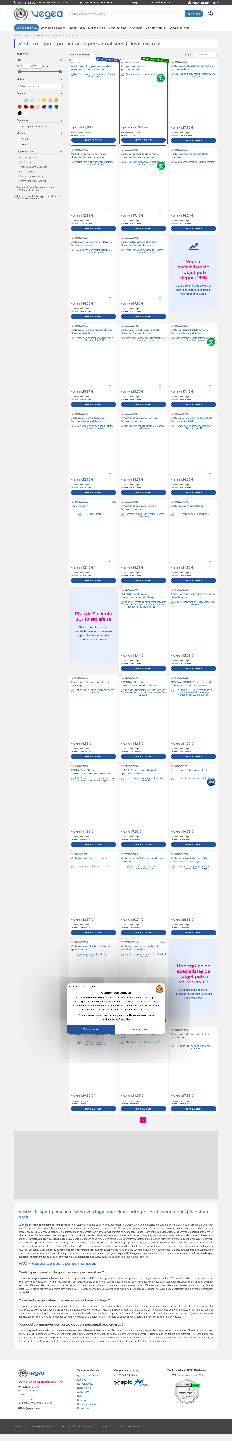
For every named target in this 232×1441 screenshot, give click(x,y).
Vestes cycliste (26, 171)
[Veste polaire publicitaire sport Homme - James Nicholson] (143, 359)
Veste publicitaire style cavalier (90, 858)
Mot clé (21, 79)
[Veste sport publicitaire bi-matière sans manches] (193, 95)
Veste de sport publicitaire (187, 506)
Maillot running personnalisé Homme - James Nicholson (89, 155)
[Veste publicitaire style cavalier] (93, 887)
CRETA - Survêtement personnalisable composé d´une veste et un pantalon (91, 773)
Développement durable (53, 27)
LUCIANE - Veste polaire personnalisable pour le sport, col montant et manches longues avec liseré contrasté (143, 599)
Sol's (26, 144)
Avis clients (83, 1392)
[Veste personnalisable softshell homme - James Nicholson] (143, 183)
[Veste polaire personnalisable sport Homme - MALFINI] (93, 359)
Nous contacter (85, 1408)
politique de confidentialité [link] (116, 1019)
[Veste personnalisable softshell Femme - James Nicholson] (193, 359)
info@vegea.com (200, 3)
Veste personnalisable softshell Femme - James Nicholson (190, 331)
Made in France (77, 27)
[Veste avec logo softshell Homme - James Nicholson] (93, 271)
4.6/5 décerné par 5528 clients (97, 2)
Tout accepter (91, 1029)
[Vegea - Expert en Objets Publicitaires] (38, 20)
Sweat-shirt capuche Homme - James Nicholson (140, 419)
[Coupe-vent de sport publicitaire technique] (193, 1063)
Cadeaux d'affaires (179, 27)
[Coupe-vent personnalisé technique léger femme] (193, 623)
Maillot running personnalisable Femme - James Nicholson (91, 68)
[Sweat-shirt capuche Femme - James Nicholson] (143, 535)
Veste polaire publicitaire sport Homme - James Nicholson (140, 331)
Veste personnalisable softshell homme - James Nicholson (140, 155)
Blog (79, 1396)
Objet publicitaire (24, 27)
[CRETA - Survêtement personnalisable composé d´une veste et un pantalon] (93, 799)
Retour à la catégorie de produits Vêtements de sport (37, 189)
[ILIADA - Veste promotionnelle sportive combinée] (143, 799)
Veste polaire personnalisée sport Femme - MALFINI (191, 419)
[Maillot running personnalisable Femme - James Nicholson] (93, 95)
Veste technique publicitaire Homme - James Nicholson (138, 243)
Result (27, 139)
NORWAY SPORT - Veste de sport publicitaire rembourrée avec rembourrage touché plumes (191, 685)
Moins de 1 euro (96, 27)
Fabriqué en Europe (34, 126)
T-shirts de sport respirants (33, 166)
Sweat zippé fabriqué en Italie (189, 770)
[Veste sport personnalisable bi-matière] (193, 183)
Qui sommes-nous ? (160, 2)
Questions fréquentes (88, 1404)
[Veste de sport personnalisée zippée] (93, 1063)
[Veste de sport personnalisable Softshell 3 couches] (143, 975)
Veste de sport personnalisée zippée (93, 1034)
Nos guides (83, 1400)
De (18, 66)
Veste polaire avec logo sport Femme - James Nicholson (89, 419)
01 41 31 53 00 (28, 1399)
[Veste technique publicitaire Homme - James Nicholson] (143, 271)
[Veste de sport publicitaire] (193, 535)
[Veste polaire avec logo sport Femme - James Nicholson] (93, 447)
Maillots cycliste (27, 157)
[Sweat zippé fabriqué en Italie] (193, 799)
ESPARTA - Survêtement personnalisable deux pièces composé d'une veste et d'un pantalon (139, 687)
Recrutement (84, 1387)
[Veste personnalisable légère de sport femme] (93, 975)
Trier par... (187, 54)
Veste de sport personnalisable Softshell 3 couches (140, 948)
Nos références (85, 1383)
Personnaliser (140, 1029)
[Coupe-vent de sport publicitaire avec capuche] (93, 711)
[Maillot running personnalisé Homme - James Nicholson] (93, 183)
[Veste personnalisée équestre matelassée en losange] (193, 887)
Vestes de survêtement (31, 176)
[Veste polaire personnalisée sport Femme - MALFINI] (193, 447)
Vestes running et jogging (32, 181)
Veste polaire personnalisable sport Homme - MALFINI (93, 331)
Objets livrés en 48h (156, 27)
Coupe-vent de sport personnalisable (134, 68)
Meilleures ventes (117, 27)
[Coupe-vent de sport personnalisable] (143, 95)
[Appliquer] (47, 66)
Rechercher (194, 13)
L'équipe (135, 2)
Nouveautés (136, 27)
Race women (79, 506)
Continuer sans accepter (82, 986)
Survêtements (26, 162)
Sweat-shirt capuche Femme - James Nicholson (140, 507)
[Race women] (93, 535)
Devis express (93, 140)
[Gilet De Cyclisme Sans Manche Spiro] (143, 1063)
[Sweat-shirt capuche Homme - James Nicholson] (143, 447)
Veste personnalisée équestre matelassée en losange (189, 860)
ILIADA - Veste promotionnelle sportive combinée (139, 771)
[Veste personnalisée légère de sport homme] (143, 887)
